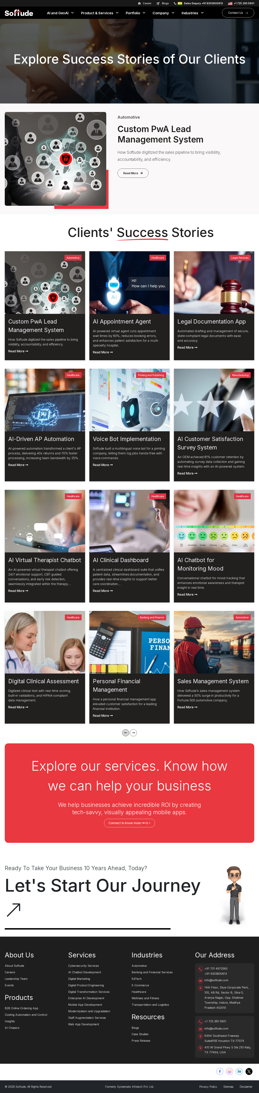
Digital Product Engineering (86, 985)
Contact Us (236, 12)
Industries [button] (190, 13)
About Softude (14, 965)
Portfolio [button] (133, 13)
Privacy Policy (208, 1086)
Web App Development (83, 1024)
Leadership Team (16, 979)
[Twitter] (248, 1071)
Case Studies (140, 1034)
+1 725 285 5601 (244, 3)
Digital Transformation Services (89, 992)
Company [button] (161, 13)
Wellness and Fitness (145, 998)
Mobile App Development (85, 1004)
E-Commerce (140, 985)
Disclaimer (246, 1086)
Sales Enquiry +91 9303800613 (203, 3)
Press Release (141, 1040)
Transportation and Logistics (150, 1004)
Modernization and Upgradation (89, 1011)
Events (9, 985)
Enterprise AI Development (86, 998)
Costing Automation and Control (26, 1014)
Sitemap (228, 1086)
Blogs (165, 3)
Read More (130, 173)
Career (147, 3)
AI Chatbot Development (84, 972)
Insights (10, 1021)
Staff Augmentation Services (87, 1017)
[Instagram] (229, 1071)
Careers (10, 972)
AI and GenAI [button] (58, 13)
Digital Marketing (79, 979)
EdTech (136, 979)
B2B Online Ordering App (21, 1008)
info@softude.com (216, 980)
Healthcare (139, 992)
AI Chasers (12, 1028)
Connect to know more (129, 823)
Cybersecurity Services (83, 965)
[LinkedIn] (239, 1071)
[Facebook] (219, 1071)
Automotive (139, 965)
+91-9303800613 (215, 973)
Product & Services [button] (97, 13)
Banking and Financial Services (152, 972)
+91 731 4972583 (215, 968)
